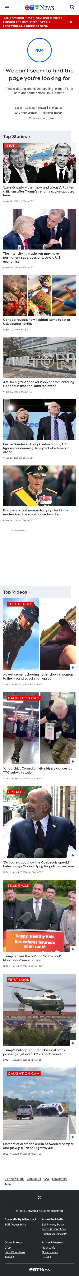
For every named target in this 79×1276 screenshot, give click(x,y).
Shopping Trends (51, 112)
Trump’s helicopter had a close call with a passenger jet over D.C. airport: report (34, 1052)
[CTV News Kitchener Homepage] (39, 7)
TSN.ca (9, 1256)
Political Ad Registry (54, 1233)
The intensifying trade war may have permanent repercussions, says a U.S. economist (32, 257)
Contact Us (34, 1178)
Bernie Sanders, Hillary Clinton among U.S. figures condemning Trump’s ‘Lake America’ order (36, 448)
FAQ (46, 1178)
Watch (42, 107)
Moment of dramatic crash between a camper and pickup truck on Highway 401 (38, 1146)
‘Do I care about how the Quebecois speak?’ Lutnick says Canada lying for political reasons (39, 864)
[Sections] (7, 7)
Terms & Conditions (54, 1229)
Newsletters (59, 1178)
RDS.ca (46, 1256)
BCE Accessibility (15, 1224)
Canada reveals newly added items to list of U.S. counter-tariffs (36, 322)
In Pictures (55, 107)
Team (8, 1184)
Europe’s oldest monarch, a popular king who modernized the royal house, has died (37, 512)
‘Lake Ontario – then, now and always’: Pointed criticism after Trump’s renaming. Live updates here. (38, 191)
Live (51, 118)
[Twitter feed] (39, 1197)
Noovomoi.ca (50, 1252)
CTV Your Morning (26, 112)
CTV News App (14, 1178)
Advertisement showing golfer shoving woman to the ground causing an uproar (38, 676)
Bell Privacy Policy (53, 1224)
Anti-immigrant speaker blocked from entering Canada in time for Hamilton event (38, 384)
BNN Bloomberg (15, 1252)
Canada (30, 107)
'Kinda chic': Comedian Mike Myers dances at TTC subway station (37, 770)
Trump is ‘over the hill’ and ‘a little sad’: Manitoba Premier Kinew (32, 958)
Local (18, 107)
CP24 (8, 1247)
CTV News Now (35, 118)
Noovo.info (48, 1247)
